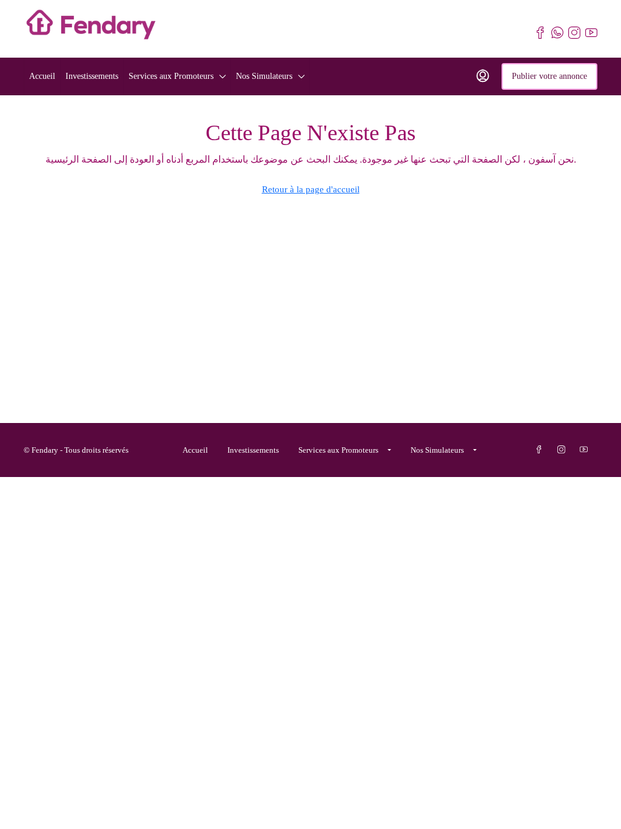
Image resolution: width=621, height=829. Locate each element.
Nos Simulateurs (264, 76)
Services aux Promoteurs (171, 76)
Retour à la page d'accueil (311, 189)
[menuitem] (482, 76)
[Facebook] (541, 450)
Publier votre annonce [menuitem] (549, 76)
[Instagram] (563, 450)
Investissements (91, 76)
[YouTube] (586, 450)
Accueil (42, 76)
